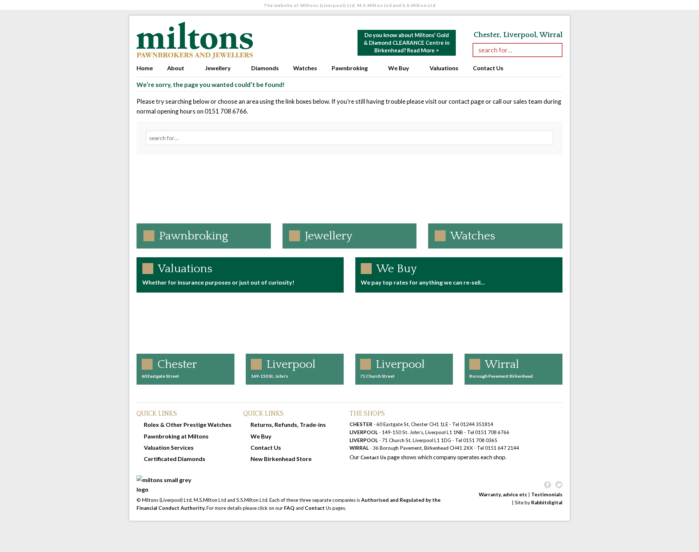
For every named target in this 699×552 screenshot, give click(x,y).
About (175, 67)
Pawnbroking (350, 67)
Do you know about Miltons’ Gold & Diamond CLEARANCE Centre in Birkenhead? (407, 42)
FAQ (289, 508)
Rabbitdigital (546, 502)
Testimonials (546, 494)
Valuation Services (169, 447)
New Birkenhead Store (281, 458)
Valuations (444, 67)
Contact (315, 508)
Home (145, 67)
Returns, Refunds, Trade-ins (288, 424)
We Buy (398, 67)
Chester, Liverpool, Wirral (518, 35)
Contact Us (488, 67)
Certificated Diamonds (174, 458)
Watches (305, 67)
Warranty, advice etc (503, 494)
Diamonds (265, 67)
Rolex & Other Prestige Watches (188, 424)
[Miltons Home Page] (296, 484)
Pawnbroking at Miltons (176, 436)
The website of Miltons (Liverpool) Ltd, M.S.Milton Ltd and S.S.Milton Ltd (349, 5)
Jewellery (218, 67)
